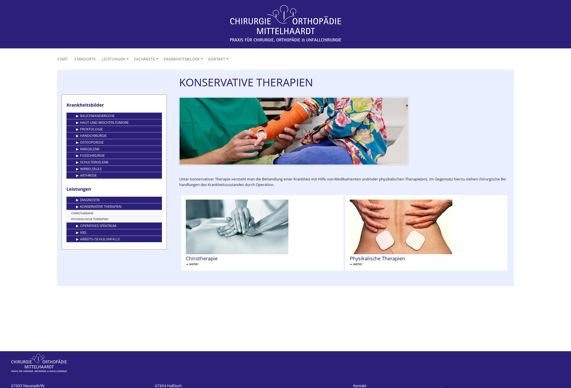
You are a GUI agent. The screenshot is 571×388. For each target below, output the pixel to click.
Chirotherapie (82, 213)
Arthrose (88, 175)
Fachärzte (146, 60)
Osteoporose (92, 142)
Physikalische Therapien (89, 219)
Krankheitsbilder (184, 60)
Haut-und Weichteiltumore (104, 122)
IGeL (83, 232)
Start (62, 59)
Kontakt (219, 60)
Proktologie (91, 129)
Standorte (85, 59)
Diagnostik (90, 200)
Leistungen (116, 60)
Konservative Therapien (100, 206)
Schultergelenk (94, 162)
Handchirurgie (93, 135)
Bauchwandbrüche (97, 116)
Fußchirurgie (92, 155)
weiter (194, 264)
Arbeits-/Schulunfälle (100, 239)
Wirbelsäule (91, 169)
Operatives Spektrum (98, 225)
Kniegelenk (89, 149)
